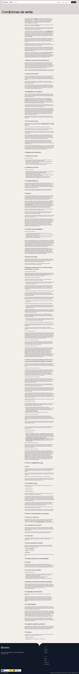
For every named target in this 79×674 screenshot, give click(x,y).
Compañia (45, 658)
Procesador (45, 649)
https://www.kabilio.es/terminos (29, 588)
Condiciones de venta (75, 672)
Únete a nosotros (46, 662)
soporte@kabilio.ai (31, 637)
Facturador (45, 652)
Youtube (45, 660)
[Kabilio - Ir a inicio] (5, 2)
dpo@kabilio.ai (42, 275)
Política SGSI (52, 672)
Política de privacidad (58, 672)
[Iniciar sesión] (69, 2)
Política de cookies (64, 672)
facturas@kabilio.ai (50, 510)
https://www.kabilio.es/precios (29, 96)
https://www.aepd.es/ (39, 356)
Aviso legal (69, 672)
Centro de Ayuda (46, 664)
